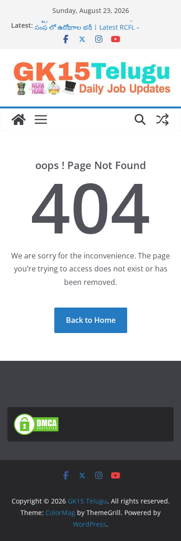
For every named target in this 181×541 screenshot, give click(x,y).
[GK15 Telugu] (18, 119)
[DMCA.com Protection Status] (36, 419)
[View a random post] (162, 119)
